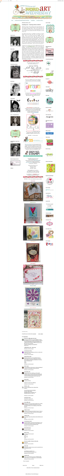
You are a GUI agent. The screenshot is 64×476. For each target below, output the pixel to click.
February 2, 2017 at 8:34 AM (28, 413)
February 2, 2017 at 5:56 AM (29, 407)
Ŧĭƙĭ (27, 434)
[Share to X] (40, 333)
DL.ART (25, 391)
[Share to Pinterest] (42, 333)
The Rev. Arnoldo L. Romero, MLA (30, 441)
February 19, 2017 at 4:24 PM (29, 459)
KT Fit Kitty (26, 371)
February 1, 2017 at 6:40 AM (28, 364)
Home (12, 20)
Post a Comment (26, 461)
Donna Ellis (26, 402)
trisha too (26, 409)
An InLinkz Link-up (24, 331)
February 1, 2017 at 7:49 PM (28, 395)
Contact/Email (33, 20)
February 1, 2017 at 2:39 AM (28, 348)
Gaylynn (25, 415)
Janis (25, 445)
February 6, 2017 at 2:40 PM (29, 430)
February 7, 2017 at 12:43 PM (29, 439)
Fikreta (25, 432)
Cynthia (25, 455)
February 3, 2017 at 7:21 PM (28, 419)
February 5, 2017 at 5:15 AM (28, 425)
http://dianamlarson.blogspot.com (30, 392)
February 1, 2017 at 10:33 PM (29, 400)
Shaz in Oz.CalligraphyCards (29, 338)
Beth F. (25, 366)
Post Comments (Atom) (35, 467)
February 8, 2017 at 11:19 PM (29, 453)
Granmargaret (27, 350)
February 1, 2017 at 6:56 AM (28, 377)
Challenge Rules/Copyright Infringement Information (22, 20)
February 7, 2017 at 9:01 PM (28, 443)
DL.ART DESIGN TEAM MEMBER (30, 390)
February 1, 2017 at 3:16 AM (28, 354)
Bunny (25, 379)
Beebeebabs (26, 427)
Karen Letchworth (29, 333)
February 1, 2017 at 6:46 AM (28, 369)
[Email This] (38, 333)
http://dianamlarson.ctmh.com (29, 393)
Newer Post (25, 465)
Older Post (41, 465)
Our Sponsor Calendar (40, 20)
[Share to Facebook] (41, 333)
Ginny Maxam (26, 356)
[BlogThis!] (39, 333)
